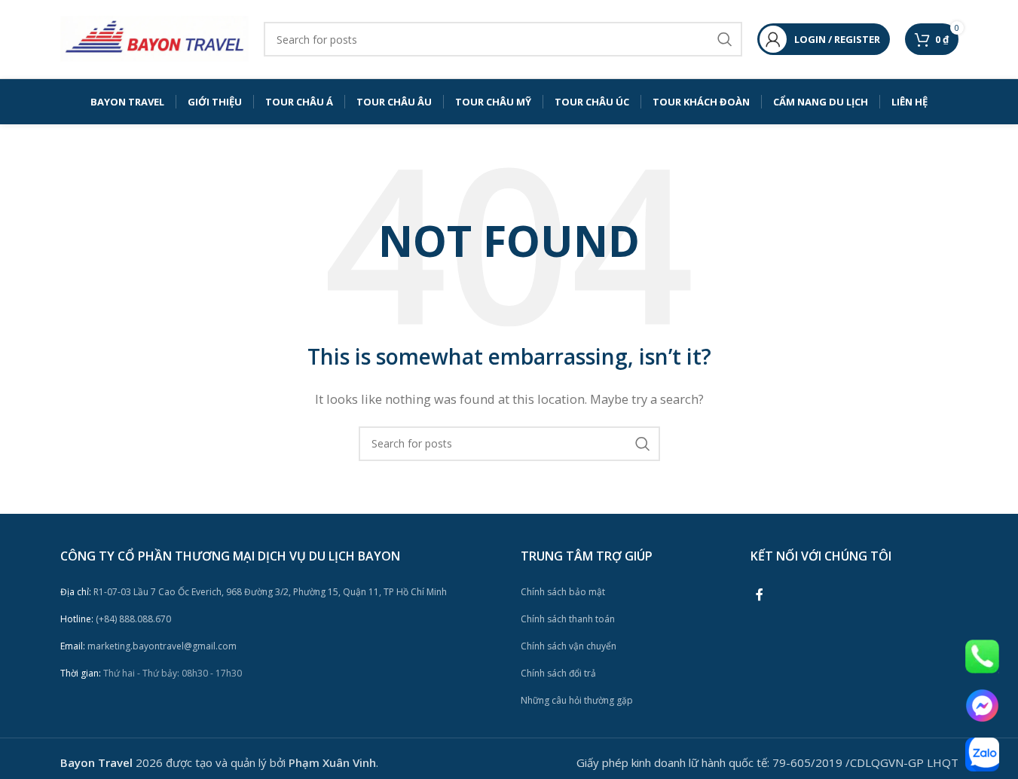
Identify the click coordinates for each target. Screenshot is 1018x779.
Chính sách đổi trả (558, 673)
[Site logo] (154, 37)
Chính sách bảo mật (563, 591)
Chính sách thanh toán (568, 619)
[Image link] (982, 655)
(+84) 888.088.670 (115, 619)
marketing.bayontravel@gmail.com (148, 646)
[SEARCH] (725, 39)
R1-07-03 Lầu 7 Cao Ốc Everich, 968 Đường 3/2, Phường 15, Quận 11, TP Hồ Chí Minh (253, 591)
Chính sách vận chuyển (568, 646)
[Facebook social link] (760, 594)
